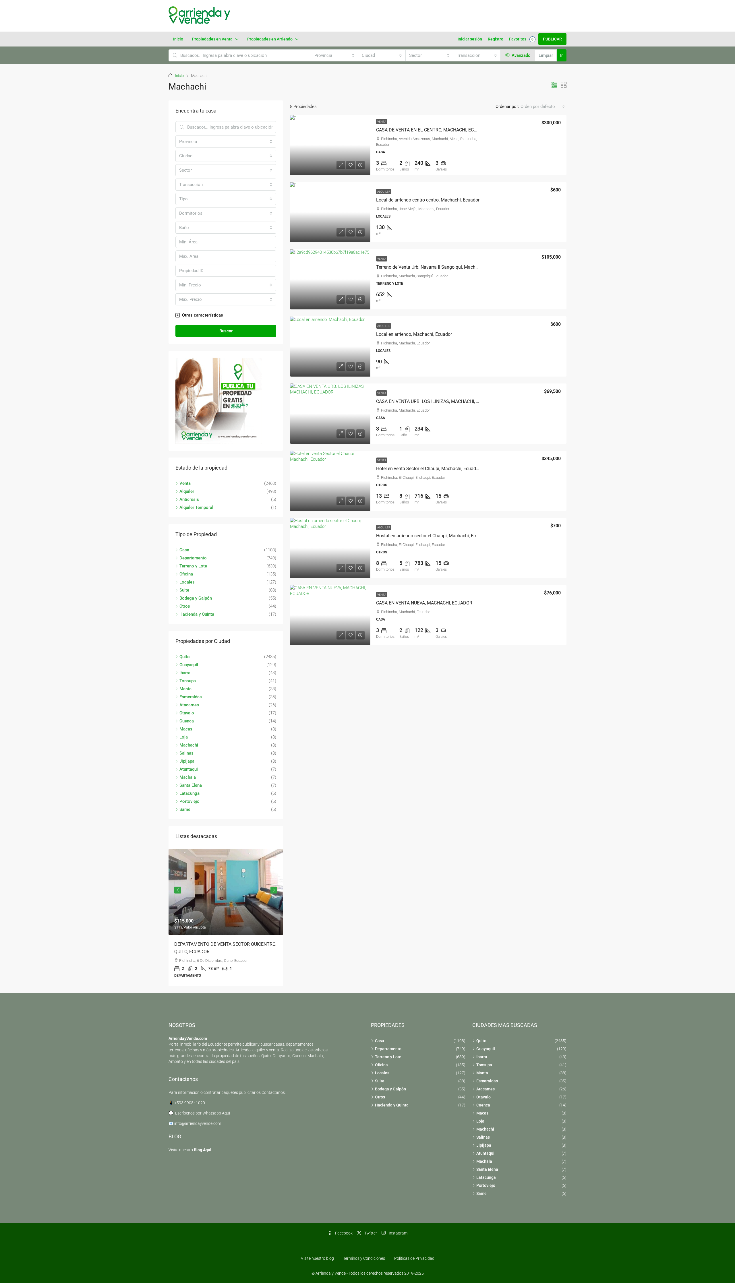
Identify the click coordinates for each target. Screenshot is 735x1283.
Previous (177, 890)
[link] (330, 145)
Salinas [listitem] (186, 753)
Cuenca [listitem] (186, 721)
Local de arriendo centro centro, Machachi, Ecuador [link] (427, 200)
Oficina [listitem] (186, 574)
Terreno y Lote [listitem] (193, 566)
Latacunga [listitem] (189, 793)
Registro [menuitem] (495, 39)
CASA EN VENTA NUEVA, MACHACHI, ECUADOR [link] (424, 603)
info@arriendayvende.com (197, 1123)
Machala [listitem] (187, 777)
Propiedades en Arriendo (270, 39)
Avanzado (520, 55)
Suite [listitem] (184, 590)
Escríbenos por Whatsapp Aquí (202, 1113)
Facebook (343, 1233)
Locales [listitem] (187, 582)
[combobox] (334, 55)
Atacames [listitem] (189, 705)
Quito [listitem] (184, 656)
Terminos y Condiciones (364, 1258)
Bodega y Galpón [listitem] (195, 598)
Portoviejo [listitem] (189, 801)
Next (273, 890)
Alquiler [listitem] (186, 491)
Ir (561, 55)
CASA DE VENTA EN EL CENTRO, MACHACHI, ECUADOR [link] (432, 130)
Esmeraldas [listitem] (190, 696)
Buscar (226, 331)
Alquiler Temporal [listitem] (196, 507)
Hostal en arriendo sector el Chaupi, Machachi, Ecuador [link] (432, 535)
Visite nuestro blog (317, 1258)
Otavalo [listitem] (186, 713)
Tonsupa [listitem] (187, 680)
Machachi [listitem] (188, 745)
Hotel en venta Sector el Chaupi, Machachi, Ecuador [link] (428, 468)
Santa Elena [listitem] (190, 785)
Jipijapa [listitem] (186, 761)
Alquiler (383, 191)
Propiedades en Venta (212, 39)
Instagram (397, 1233)
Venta (381, 121)
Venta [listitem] (185, 483)
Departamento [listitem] (193, 558)
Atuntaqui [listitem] (188, 769)
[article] (226, 917)
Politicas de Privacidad (414, 1258)
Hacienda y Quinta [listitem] (196, 614)
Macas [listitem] (185, 729)
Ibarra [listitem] (184, 672)
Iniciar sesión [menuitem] (470, 39)
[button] (554, 85)
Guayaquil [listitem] (188, 664)
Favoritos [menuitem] (521, 39)
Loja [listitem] (183, 737)
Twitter (370, 1233)
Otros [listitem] (184, 606)
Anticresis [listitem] (189, 499)
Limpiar (546, 55)
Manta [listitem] (185, 688)
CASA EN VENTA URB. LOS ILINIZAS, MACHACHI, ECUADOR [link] (436, 401)
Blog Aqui (202, 1150)
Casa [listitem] (184, 550)
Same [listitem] (184, 809)
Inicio (178, 39)
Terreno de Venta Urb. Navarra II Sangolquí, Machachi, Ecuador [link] (439, 267)
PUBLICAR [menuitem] (552, 39)
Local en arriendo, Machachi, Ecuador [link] (414, 334)
